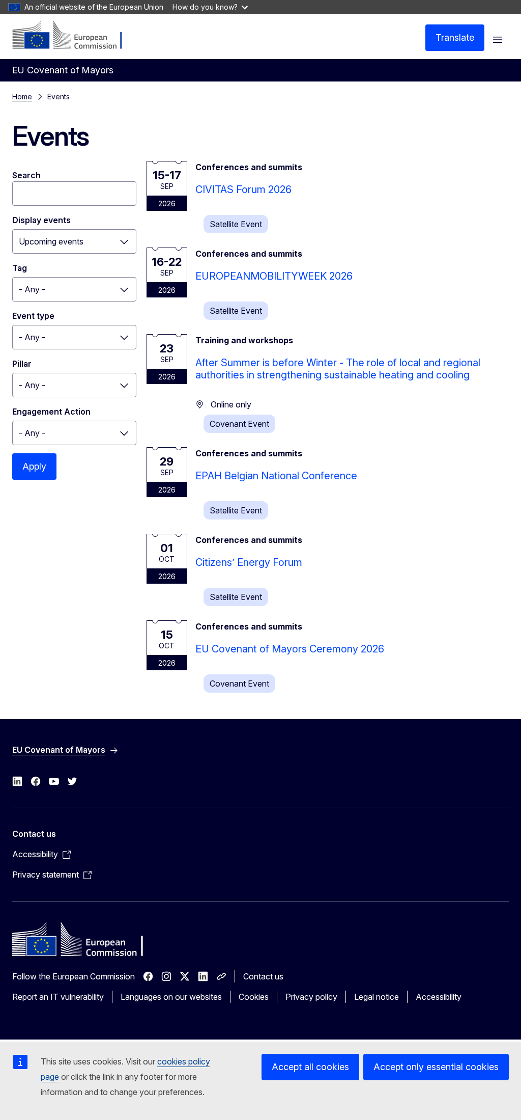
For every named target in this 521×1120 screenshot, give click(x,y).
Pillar (22, 364)
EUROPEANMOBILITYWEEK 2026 (274, 276)
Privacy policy (311, 997)
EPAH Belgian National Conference (276, 476)
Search (26, 175)
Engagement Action (51, 411)
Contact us (263, 976)
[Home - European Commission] (74, 35)
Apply (34, 466)
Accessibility (438, 997)
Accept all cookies (310, 1066)
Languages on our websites (171, 997)
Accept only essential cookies (436, 1066)
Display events (41, 220)
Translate (455, 37)
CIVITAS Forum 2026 (243, 189)
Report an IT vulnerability (58, 997)
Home (22, 96)
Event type (33, 316)
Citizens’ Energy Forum (248, 562)
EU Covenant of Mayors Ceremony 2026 (289, 649)
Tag (19, 268)
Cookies (254, 997)
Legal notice (376, 997)
